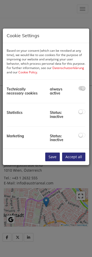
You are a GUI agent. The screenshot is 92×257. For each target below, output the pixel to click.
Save (52, 156)
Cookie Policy (27, 72)
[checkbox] (81, 88)
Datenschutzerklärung (68, 68)
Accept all (73, 156)
